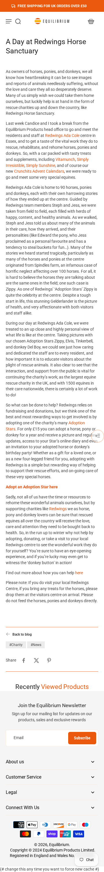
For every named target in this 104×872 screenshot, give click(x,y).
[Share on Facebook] (23, 660)
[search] (18, 21)
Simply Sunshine (40, 165)
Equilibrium (59, 844)
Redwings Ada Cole (62, 135)
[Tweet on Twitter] (36, 660)
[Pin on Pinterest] (49, 660)
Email (18, 738)
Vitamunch (65, 159)
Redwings (58, 508)
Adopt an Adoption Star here (32, 487)
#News (36, 645)
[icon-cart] (90, 21)
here (79, 572)
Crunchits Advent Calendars (39, 171)
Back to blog (22, 634)
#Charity (16, 645)
